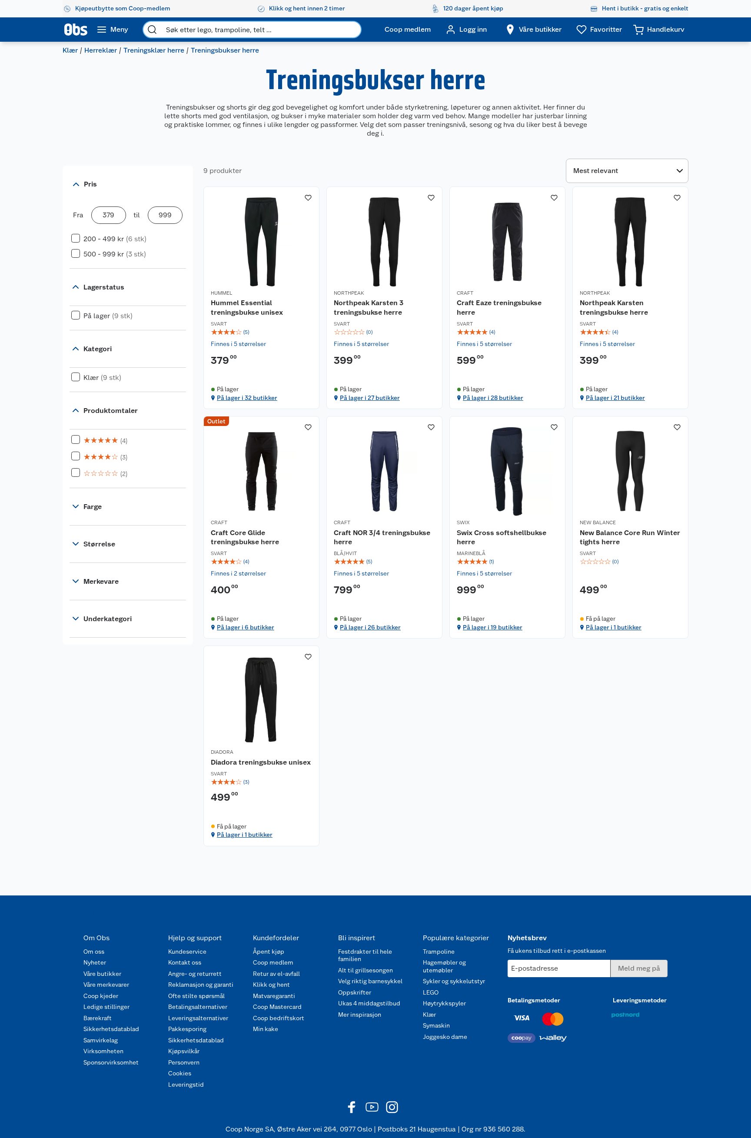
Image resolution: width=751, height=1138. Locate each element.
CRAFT (465, 293)
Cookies (179, 1073)
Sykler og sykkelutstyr (454, 981)
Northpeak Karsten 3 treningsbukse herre (368, 307)
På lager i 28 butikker (493, 397)
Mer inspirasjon (359, 1014)
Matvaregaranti (274, 995)
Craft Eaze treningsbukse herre (499, 307)
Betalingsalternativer (197, 1006)
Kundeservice (187, 951)
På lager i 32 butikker (247, 397)
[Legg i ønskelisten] (308, 197)
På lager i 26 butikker (370, 627)
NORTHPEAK (349, 293)
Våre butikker (102, 973)
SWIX (463, 522)
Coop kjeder (100, 995)
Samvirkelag (100, 1040)
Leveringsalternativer (198, 1018)
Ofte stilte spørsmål (196, 995)
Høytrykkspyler (444, 1003)
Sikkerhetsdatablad (111, 1028)
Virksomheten (103, 1051)
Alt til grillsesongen (365, 970)
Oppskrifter (354, 992)
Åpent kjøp (268, 951)
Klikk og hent (271, 984)
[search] (152, 29)
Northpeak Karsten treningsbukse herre (614, 307)
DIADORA (222, 752)
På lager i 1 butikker (613, 627)
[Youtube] (372, 1107)
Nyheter (94, 962)
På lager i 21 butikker (615, 397)
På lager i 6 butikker (245, 627)
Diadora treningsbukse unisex (261, 762)
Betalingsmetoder (534, 1000)
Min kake (265, 1028)
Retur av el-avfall (276, 973)
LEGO (431, 992)
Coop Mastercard (277, 1006)
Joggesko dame (445, 1036)
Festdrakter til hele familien (365, 955)
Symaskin (436, 1025)
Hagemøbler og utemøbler (444, 966)
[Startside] (76, 29)
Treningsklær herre (153, 50)
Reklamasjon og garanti (200, 984)
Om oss (93, 951)
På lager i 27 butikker (370, 397)
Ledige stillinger (106, 1006)
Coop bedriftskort (278, 1018)
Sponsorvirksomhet (111, 1062)
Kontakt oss (184, 962)
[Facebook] (352, 1107)
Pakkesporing (187, 1028)
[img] (261, 332)
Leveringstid (186, 1084)
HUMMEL (222, 293)
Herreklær (100, 50)
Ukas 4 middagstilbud (369, 1003)
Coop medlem (273, 962)
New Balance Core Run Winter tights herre (630, 537)
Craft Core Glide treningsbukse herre (245, 537)
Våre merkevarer (106, 984)
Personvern (183, 1062)
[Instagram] (392, 1107)
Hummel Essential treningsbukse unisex (247, 307)
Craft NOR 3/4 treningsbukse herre (382, 537)
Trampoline (439, 951)
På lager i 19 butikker (492, 627)
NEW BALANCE (598, 522)
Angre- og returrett (195, 973)
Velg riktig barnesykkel (370, 981)
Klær (70, 50)
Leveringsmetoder (640, 1000)
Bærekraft (97, 1018)
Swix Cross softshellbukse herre (501, 537)
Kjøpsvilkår (183, 1051)
